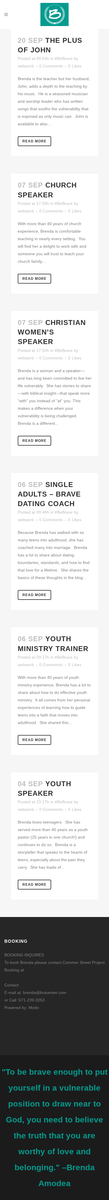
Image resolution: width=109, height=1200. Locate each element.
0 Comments (51, 66)
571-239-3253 (32, 1000)
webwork (26, 66)
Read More (34, 141)
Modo (33, 1007)
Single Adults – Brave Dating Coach (49, 494)
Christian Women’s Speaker (52, 332)
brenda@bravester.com (44, 992)
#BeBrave (64, 58)
